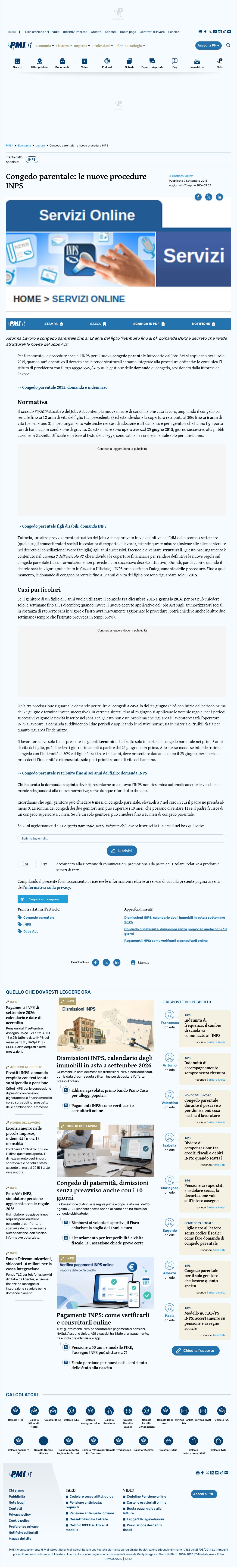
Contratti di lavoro (152, 32)
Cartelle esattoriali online (146, 1503)
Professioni (101, 45)
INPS (32, 160)
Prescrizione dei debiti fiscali (142, 1527)
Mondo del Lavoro (82, 1126)
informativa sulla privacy (47, 887)
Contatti (15, 1509)
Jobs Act (30, 931)
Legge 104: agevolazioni (145, 1519)
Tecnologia (133, 45)
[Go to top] (202, 1552)
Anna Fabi (218, 1164)
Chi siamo (16, 1490)
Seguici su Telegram (44, 899)
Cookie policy (19, 1521)
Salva (95, 324)
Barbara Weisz (182, 176)
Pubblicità (17, 1497)
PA (117, 45)
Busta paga (128, 32)
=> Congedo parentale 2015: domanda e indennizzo (62, 387)
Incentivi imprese (75, 32)
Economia (43, 45)
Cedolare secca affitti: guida (91, 1497)
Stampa (51, 324)
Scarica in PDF (146, 324)
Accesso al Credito (26, 1067)
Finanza (62, 45)
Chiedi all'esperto (198, 1350)
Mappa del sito (20, 1539)
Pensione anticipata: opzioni (92, 1513)
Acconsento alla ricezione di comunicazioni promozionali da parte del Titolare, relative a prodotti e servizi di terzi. (138, 867)
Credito (96, 32)
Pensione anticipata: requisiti (84, 1505)
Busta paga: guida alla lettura (142, 1511)
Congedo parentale (38, 918)
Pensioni (174, 32)
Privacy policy (20, 1515)
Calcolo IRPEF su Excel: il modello (87, 1527)
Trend (11, 32)
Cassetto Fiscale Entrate (89, 1519)
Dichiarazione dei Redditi (42, 32)
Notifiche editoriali (23, 1533)
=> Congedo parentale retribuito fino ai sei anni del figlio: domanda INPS (82, 773)
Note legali (17, 1503)
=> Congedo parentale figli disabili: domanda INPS (62, 526)
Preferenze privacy (24, 1527)
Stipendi (110, 32)
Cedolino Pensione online (146, 1497)
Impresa (80, 45)
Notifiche (201, 324)
